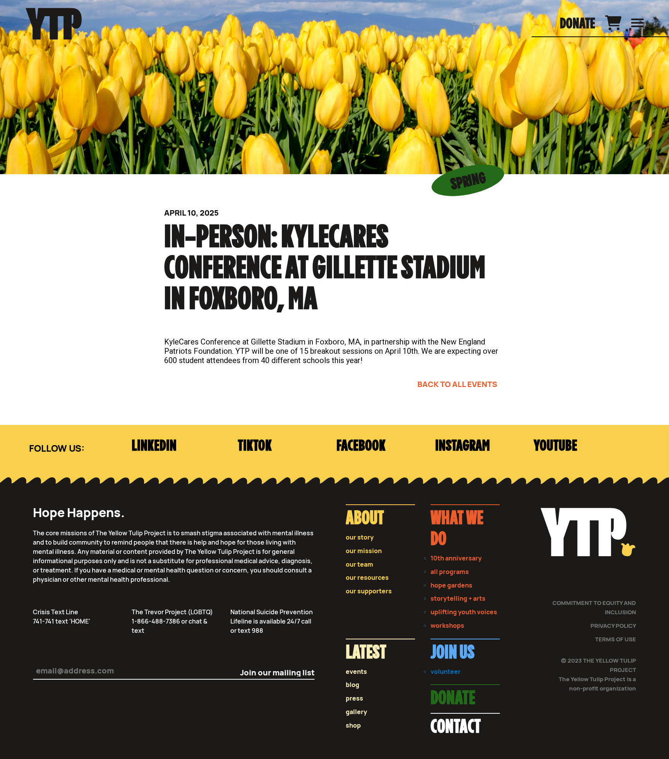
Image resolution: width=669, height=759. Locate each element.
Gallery (356, 712)
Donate (577, 24)
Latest (366, 653)
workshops (447, 626)
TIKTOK (255, 446)
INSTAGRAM (462, 446)
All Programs (450, 572)
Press (354, 698)
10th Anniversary (456, 558)
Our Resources (367, 578)
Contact (456, 727)
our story (360, 537)
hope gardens (451, 585)
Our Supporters (369, 591)
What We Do (457, 529)
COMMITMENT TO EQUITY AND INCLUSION (594, 607)
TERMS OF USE (615, 639)
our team (359, 564)
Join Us (453, 653)
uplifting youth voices (464, 612)
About (365, 518)
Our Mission (364, 551)
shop (353, 725)
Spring (468, 181)
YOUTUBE (555, 446)
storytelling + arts (458, 599)
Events (356, 672)
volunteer (446, 672)
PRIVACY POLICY (613, 626)
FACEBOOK (361, 446)
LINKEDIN (154, 446)
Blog (352, 685)
